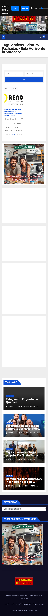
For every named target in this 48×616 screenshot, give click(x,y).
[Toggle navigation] (22, 37)
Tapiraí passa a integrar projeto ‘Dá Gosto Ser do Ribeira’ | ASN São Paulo (22, 455)
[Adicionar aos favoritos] (22, 118)
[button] (40, 37)
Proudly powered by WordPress (17, 595)
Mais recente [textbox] (10, 89)
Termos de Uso (38, 604)
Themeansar (24, 598)
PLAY (15, 8)
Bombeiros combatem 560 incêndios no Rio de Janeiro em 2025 (24, 481)
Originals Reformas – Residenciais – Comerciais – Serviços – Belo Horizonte (13, 112)
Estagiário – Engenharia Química (22, 400)
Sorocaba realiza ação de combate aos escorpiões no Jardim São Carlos (22, 428)
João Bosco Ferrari (29, 406)
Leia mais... (13, 134)
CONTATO (33, 610)
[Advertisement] (24, 205)
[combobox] (11, 89)
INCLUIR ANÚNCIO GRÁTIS (21, 604)
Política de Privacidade (19, 610)
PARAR (25, 8)
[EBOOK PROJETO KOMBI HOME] (24, 164)
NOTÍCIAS (9, 422)
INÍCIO (7, 604)
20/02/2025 (12, 406)
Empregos (10, 396)
